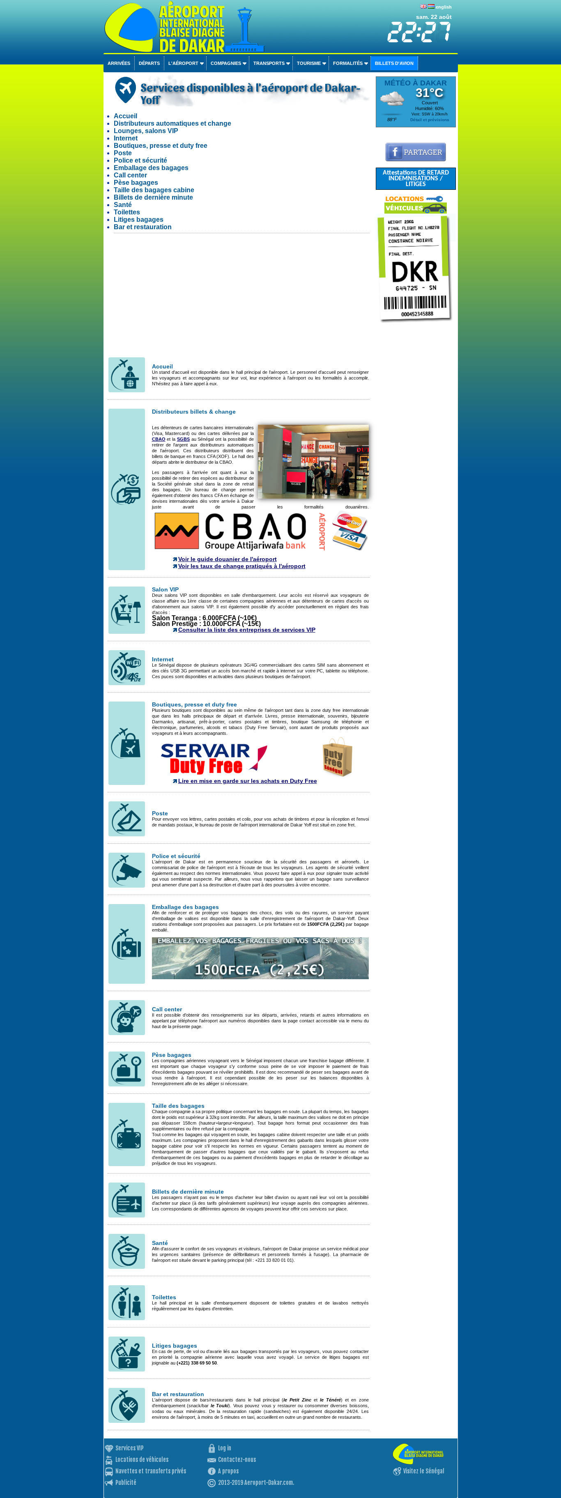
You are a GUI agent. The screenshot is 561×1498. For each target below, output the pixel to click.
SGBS (183, 439)
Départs (149, 63)
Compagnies (226, 63)
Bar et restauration (143, 226)
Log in (224, 1448)
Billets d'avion (394, 63)
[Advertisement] (239, 299)
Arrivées (119, 63)
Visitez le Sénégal (423, 1471)
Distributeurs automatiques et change (172, 123)
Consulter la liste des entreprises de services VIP (246, 629)
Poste (123, 153)
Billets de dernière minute (153, 197)
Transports (269, 63)
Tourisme (309, 63)
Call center (130, 175)
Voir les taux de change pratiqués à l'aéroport (242, 566)
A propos (228, 1471)
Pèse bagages (136, 182)
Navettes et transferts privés (150, 1471)
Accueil (125, 116)
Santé (123, 204)
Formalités (348, 63)
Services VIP (129, 1448)
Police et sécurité (140, 160)
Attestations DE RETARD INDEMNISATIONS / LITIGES (416, 179)
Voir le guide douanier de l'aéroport (227, 559)
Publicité (125, 1482)
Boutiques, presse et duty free (160, 145)
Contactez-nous (237, 1459)
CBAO (159, 439)
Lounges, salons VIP (146, 130)
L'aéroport (183, 63)
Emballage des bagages (151, 167)
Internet (126, 138)
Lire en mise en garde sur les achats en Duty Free (247, 781)
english (444, 7)
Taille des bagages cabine (154, 189)
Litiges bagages (138, 219)
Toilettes (127, 212)
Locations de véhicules (141, 1459)
